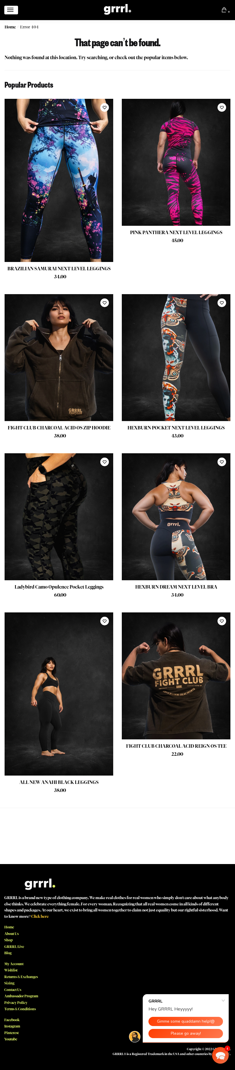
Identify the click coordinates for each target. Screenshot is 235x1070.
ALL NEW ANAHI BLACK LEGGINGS (59, 782)
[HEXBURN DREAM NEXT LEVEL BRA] (176, 516)
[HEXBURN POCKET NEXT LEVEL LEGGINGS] (176, 357)
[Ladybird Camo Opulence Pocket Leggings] (59, 516)
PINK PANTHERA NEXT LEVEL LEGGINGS (176, 232)
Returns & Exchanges (21, 977)
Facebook (11, 1020)
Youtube (10, 1039)
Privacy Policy (16, 1002)
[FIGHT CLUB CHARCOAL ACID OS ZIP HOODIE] (59, 357)
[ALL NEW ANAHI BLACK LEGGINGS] (59, 694)
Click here (40, 916)
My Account (13, 964)
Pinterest (11, 1033)
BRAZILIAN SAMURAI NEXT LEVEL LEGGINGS (59, 268)
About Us (11, 934)
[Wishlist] (104, 107)
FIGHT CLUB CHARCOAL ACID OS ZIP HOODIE (59, 428)
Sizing (9, 983)
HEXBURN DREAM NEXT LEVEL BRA (176, 587)
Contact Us (12, 990)
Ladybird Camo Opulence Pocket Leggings (59, 587)
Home (10, 27)
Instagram (12, 1026)
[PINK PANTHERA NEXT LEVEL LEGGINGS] (176, 162)
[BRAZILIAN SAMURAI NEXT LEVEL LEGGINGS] (59, 180)
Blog (7, 953)
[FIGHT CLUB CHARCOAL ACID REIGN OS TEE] (176, 675)
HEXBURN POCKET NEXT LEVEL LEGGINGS (176, 428)
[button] (220, 1055)
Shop (8, 940)
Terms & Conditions (20, 1009)
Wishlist (10, 970)
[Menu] (11, 10)
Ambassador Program (21, 996)
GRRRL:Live (14, 946)
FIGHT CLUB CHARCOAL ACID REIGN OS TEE (176, 746)
